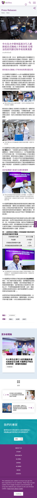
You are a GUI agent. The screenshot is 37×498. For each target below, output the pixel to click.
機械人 (11, 319)
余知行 (24, 319)
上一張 (4, 355)
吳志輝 (17, 319)
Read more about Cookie (15, 489)
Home (3, 13)
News (7, 13)
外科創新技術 (12, 315)
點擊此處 (8, 432)
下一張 (33, 355)
